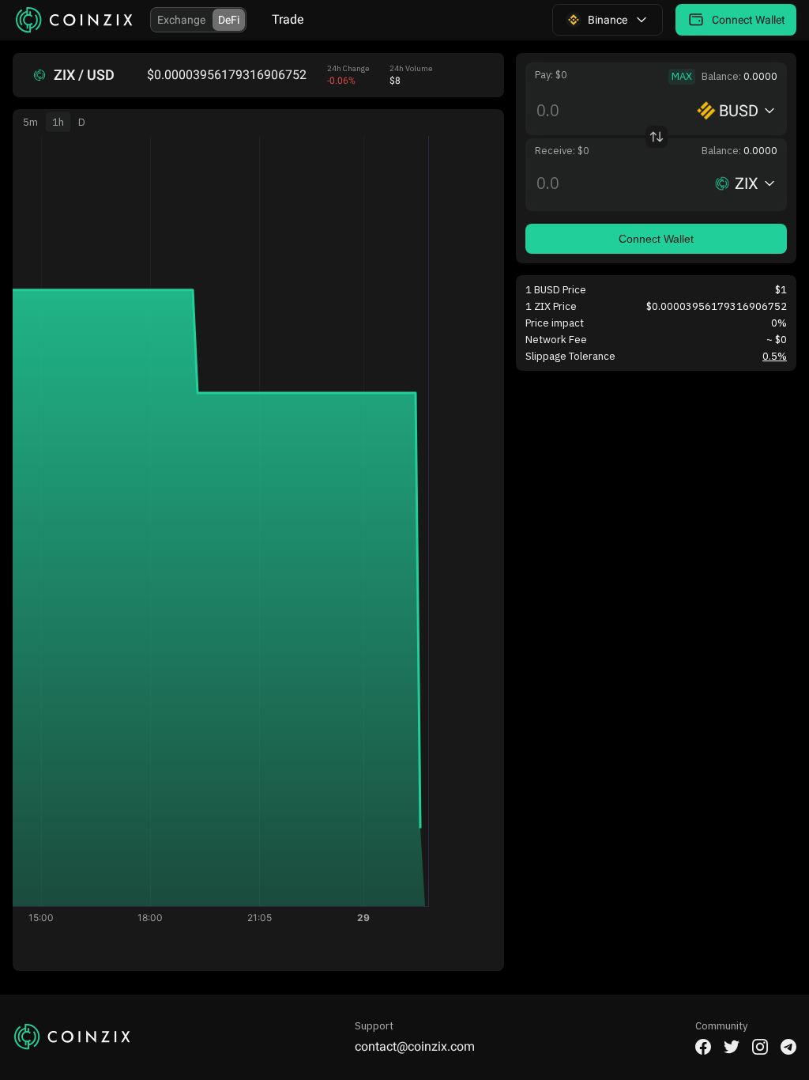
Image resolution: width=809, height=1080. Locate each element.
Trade (287, 19)
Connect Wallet (656, 238)
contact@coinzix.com (415, 1046)
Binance (607, 19)
